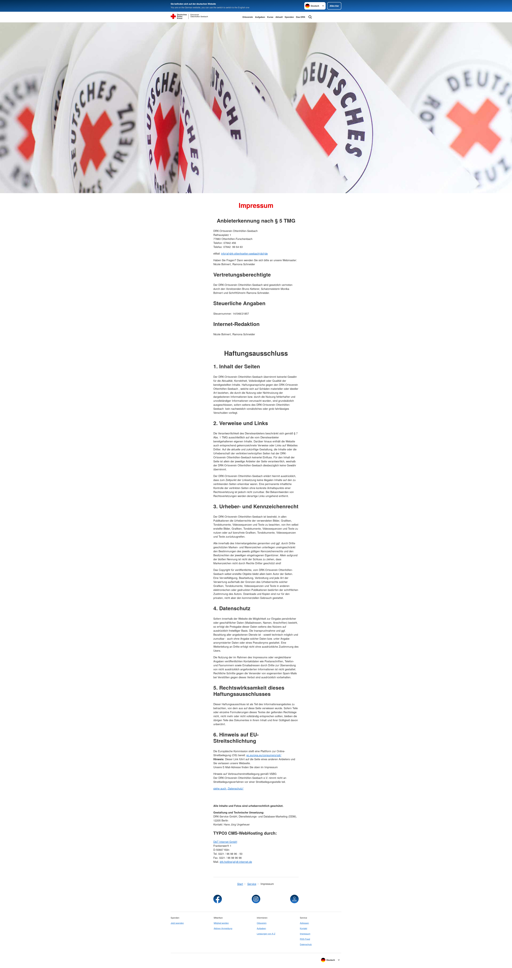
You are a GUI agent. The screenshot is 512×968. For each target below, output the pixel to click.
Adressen (304, 923)
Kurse (270, 17)
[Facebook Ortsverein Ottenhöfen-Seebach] (217, 899)
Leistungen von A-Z (266, 933)
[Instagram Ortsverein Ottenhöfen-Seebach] (256, 899)
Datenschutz (306, 944)
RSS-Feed (305, 939)
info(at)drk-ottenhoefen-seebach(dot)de (244, 253)
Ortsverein (247, 17)
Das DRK (300, 17)
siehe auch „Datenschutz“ (228, 788)
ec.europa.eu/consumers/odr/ (263, 755)
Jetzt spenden (177, 923)
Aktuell (279, 17)
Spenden (289, 17)
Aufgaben (260, 17)
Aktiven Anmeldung (223, 928)
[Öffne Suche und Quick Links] (310, 17)
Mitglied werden (221, 923)
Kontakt (303, 928)
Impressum (305, 933)
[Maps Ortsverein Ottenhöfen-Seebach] (294, 899)
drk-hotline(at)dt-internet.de (236, 862)
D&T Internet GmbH (225, 842)
